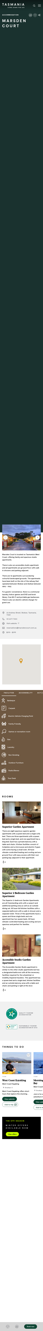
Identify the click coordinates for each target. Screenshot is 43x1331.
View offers (12, 1134)
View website (10, 1099)
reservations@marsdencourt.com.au (21, 628)
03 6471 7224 (12, 619)
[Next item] (37, 537)
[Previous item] (5, 537)
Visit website (12, 623)
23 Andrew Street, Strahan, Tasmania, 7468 (21, 614)
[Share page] (39, 15)
